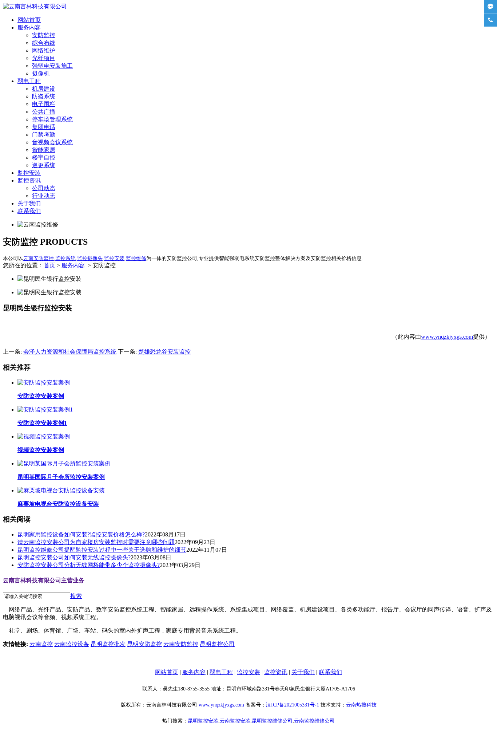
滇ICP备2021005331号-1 (292, 705)
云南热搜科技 (361, 705)
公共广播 (43, 112)
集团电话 (43, 127)
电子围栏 (43, 104)
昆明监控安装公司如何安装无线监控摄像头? (74, 557)
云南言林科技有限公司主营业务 (43, 580)
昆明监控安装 (203, 721)
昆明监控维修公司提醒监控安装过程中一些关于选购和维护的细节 (101, 550)
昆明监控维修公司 (272, 721)
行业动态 (43, 196)
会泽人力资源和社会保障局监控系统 (69, 352)
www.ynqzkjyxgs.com (447, 337)
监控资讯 (29, 180)
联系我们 (29, 211)
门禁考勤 (43, 134)
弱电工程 (29, 81)
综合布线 (43, 43)
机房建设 (43, 89)
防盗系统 (43, 96)
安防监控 (43, 35)
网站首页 (29, 20)
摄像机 (40, 73)
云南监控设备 (71, 644)
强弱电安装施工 (52, 66)
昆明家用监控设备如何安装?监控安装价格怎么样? (81, 534)
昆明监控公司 (217, 644)
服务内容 (29, 27)
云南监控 (41, 644)
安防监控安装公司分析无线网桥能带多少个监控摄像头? (88, 565)
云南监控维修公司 (314, 721)
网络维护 (43, 50)
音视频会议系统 (52, 142)
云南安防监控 (180, 644)
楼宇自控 (43, 157)
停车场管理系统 (52, 119)
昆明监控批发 (108, 644)
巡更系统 (43, 165)
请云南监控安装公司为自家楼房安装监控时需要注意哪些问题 (96, 542)
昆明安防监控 (144, 644)
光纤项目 (43, 58)
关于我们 (29, 203)
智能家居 (43, 150)
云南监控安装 (235, 721)
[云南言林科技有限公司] (35, 6)
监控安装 (29, 173)
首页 (49, 265)
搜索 (76, 596)
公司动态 (43, 188)
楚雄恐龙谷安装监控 (164, 352)
